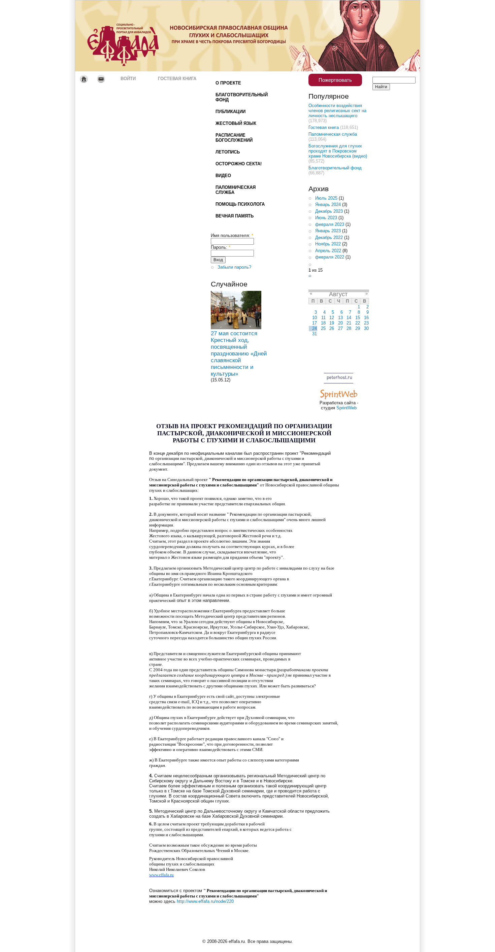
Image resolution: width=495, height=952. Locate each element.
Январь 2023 (328, 230)
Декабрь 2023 (329, 211)
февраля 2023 (329, 224)
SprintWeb (346, 407)
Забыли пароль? (234, 267)
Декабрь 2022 (329, 237)
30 (366, 328)
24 (314, 328)
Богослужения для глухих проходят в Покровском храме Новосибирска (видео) (337, 151)
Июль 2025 (326, 198)
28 (348, 328)
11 (323, 317)
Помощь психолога (240, 204)
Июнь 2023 (326, 217)
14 (348, 317)
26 (331, 328)
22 (357, 323)
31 (314, 333)
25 (323, 328)
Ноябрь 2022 (328, 243)
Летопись (228, 152)
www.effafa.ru (161, 874)
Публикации (230, 111)
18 (323, 323)
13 (340, 317)
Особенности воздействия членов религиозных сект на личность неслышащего (337, 110)
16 (366, 317)
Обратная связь (101, 79)
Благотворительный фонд (242, 97)
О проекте (228, 83)
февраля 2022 (329, 257)
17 (314, 323)
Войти (128, 78)
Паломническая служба (236, 190)
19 (331, 323)
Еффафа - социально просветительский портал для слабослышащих (138, 35)
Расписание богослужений (234, 138)
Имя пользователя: (232, 235)
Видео (223, 175)
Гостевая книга (177, 78)
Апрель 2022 (328, 250)
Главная (83, 79)
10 (314, 317)
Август (338, 294)
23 (366, 323)
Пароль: (220, 247)
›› (309, 275)
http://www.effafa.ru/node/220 (205, 901)
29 (357, 328)
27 (340, 328)
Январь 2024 (328, 204)
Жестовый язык (236, 123)
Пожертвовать (335, 80)
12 (331, 317)
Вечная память (235, 215)
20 (340, 323)
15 (357, 317)
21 (348, 323)
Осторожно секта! (239, 163)
